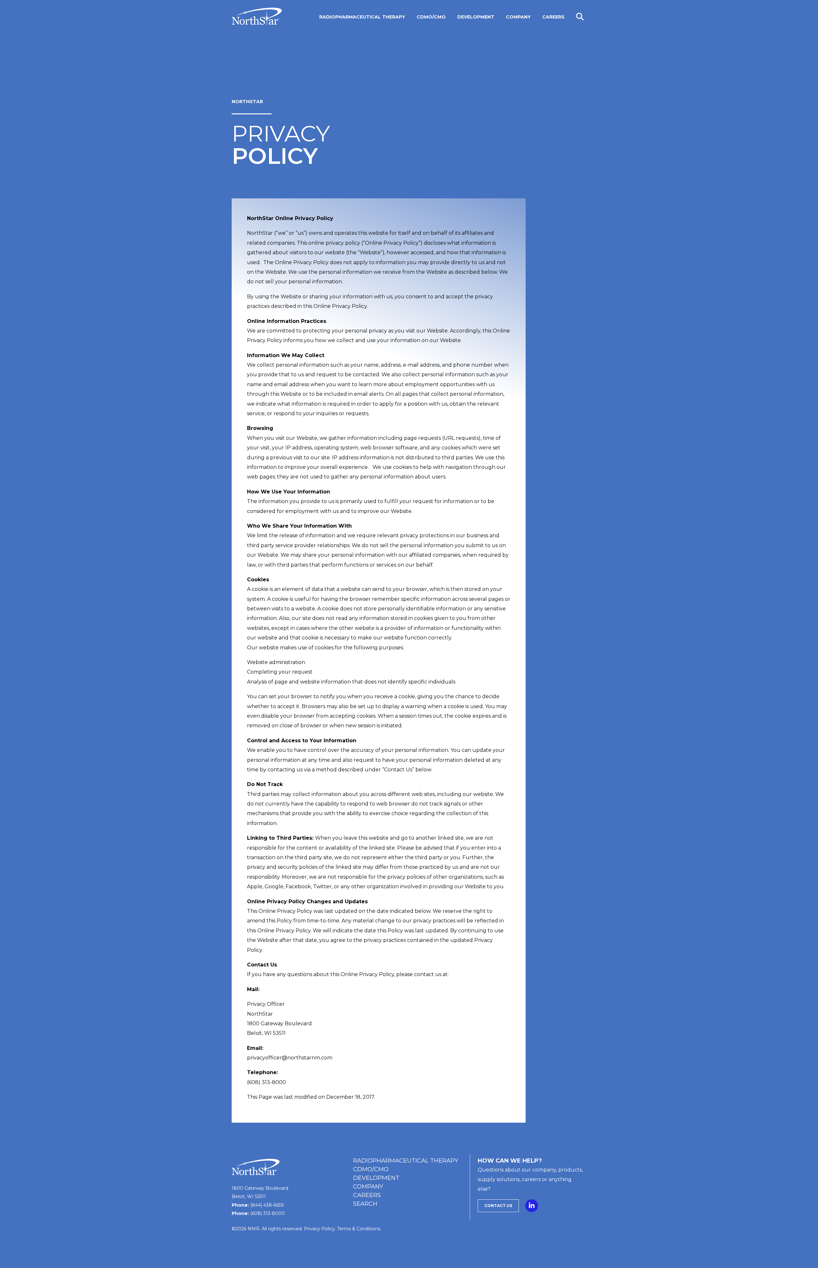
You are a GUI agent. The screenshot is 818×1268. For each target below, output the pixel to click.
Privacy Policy (319, 1229)
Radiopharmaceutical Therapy (405, 1160)
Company (368, 1186)
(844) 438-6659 (267, 1205)
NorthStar (247, 101)
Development (376, 1177)
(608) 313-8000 (267, 1213)
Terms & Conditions (358, 1229)
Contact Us (498, 1205)
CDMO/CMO (371, 1169)
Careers (367, 1195)
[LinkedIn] (532, 1204)
